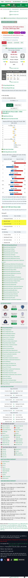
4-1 (13, 395)
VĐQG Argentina (5, 437)
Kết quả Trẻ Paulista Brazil (8, 339)
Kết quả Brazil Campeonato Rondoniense (11, 369)
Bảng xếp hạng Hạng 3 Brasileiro (11, 293)
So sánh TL (14, 108)
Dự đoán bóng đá (17, 1)
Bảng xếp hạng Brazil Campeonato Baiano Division (15, 266)
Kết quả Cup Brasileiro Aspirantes (9, 354)
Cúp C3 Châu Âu (6, 427)
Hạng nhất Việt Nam (6, 429)
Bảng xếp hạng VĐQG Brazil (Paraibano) (12, 277)
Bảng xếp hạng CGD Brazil (9, 254)
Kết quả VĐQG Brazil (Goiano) (8, 333)
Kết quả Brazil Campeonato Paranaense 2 (11, 359)
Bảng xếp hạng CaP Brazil (9, 251)
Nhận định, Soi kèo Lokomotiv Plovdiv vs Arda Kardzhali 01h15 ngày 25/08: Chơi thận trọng (14, 499)
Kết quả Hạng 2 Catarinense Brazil (9, 344)
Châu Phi (4, 455)
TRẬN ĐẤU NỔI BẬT (6, 303)
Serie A (3, 433)
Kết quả (4, 42)
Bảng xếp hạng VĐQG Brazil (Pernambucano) (13, 264)
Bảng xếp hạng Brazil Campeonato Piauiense (13, 286)
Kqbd (2, 1)
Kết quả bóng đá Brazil (7, 327)
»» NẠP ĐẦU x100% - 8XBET (8, 22)
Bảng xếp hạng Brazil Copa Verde (11, 295)
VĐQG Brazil (18, 435)
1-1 (13, 417)
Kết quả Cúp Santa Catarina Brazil (9, 341)
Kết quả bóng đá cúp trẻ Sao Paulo (14, 48)
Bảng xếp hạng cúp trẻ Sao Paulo (11, 252)
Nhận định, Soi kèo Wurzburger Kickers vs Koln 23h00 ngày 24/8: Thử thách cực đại (13, 515)
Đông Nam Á (18, 449)
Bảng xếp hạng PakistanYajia (10, 284)
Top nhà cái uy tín (17, 528)
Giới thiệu (11, 543)
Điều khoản (21, 543)
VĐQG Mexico (5, 439)
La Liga (17, 431)
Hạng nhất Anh (5, 435)
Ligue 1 (17, 433)
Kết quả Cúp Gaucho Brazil (8, 348)
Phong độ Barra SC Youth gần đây (10, 40)
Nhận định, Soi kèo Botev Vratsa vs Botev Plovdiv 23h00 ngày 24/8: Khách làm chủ (12, 511)
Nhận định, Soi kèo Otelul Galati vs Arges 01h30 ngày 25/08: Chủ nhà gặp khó (13, 492)
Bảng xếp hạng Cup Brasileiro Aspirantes (12, 299)
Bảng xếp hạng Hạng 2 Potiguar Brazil (12, 280)
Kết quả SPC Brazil (6, 376)
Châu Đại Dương (19, 455)
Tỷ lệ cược (10, 42)
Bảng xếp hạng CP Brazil (9, 275)
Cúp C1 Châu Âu (6, 426)
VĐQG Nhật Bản (19, 439)
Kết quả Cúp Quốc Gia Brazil (8, 335)
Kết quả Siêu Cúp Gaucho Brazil (9, 380)
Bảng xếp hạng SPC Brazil (9, 297)
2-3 (13, 399)
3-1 (13, 404)
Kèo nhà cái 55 (15, 9)
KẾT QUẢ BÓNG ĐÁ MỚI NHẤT (9, 459)
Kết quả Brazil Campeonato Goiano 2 (10, 357)
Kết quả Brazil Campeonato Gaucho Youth (11, 352)
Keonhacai (20, 526)
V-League (18, 427)
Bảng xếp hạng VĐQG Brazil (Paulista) (12, 271)
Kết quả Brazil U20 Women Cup (9, 363)
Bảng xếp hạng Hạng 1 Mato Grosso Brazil (13, 288)
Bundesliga (4, 431)
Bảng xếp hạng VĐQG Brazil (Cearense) (12, 273)
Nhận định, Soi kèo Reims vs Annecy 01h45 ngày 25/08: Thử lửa (14, 484)
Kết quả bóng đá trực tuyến (8, 199)
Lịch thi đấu (24, 1)
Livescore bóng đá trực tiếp (13, 525)
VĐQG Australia (19, 440)
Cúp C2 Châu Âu (19, 426)
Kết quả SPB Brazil (6, 361)
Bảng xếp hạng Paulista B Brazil (10, 282)
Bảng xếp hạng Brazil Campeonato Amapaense (14, 279)
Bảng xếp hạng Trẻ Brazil (9, 249)
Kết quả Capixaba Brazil (7, 355)
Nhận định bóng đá (20, 6)
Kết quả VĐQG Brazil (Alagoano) (9, 365)
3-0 (13, 415)
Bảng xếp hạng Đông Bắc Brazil (10, 290)
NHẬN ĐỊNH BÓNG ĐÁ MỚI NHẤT (8, 480)
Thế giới (4, 449)
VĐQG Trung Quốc (6, 476)
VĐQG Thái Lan (5, 442)
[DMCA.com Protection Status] (19, 560)
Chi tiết (9, 105)
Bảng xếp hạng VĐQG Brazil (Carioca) (12, 258)
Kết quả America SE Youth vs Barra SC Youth (13, 35)
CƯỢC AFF (11, 32)
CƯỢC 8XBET (5, 32)
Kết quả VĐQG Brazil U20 (7, 331)
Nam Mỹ (4, 453)
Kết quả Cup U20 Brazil (7, 346)
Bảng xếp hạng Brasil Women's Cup (11, 292)
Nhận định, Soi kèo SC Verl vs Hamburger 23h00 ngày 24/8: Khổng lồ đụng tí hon (13, 518)
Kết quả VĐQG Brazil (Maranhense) (10, 350)
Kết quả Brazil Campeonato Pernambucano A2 (12, 382)
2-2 (13, 406)
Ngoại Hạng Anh (19, 429)
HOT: (1, 9)
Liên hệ (16, 543)
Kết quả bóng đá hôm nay (14, 523)
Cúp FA (4, 474)
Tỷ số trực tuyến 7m (7, 9)
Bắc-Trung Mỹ (19, 453)
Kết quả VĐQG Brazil (6, 329)
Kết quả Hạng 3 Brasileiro (7, 370)
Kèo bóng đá (13, 6)
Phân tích (18, 105)
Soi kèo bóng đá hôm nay (11, 526)
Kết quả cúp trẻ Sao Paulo (8, 386)
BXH (22, 42)
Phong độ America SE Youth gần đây (11, 37)
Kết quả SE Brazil (6, 383)
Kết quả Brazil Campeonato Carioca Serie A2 (11, 374)
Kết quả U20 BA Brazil (7, 378)
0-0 (13, 419)
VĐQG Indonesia (19, 442)
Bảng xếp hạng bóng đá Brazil (10, 245)
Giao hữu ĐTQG (5, 444)
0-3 (13, 410)
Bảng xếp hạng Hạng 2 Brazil (10, 269)
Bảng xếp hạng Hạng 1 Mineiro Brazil (12, 256)
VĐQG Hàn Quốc (6, 440)
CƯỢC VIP (23, 32)
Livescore (7, 1)
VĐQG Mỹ (18, 437)
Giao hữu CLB (19, 444)
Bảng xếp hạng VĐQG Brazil (10, 247)
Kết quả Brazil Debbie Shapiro (8, 342)
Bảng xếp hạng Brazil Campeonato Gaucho (13, 267)
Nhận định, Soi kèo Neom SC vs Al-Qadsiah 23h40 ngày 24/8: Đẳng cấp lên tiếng (14, 507)
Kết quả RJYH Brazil (6, 367)
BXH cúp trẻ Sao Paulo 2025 (11, 207)
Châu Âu (4, 451)
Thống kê (4, 45)
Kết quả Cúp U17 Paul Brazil (8, 337)
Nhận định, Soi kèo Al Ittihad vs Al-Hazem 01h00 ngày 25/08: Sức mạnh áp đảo (13, 503)
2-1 (13, 391)
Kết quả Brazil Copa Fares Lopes (9, 372)
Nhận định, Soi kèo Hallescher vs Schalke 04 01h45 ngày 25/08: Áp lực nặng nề (13, 488)
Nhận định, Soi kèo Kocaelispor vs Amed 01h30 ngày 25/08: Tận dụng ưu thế (13, 496)
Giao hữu (4, 456)
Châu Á (17, 451)
